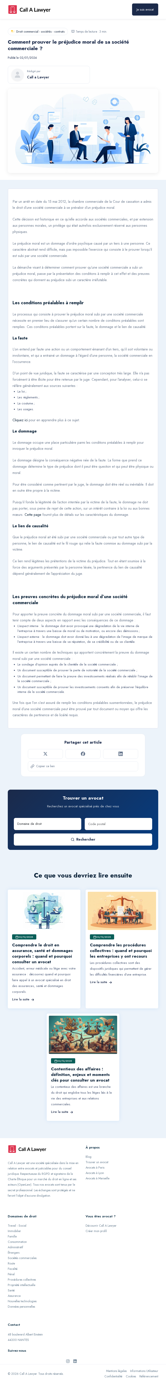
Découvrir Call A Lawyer (101, 1225)
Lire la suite (20, 999)
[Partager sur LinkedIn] (120, 754)
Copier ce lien (45, 766)
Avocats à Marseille (97, 1178)
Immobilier (14, 1231)
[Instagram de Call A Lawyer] (68, 1361)
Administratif (15, 1247)
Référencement (148, 1376)
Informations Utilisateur (144, 1371)
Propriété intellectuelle (21, 1285)
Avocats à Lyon (95, 1173)
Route (11, 1263)
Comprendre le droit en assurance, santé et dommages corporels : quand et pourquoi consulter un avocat (42, 953)
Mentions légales (116, 1371)
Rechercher (85, 839)
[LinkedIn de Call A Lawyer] (75, 1361)
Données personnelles (21, 1306)
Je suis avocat (145, 9)
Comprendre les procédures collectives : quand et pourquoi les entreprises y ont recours (121, 950)
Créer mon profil (96, 1231)
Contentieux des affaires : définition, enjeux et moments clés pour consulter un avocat (80, 1074)
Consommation (17, 1242)
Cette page (33, 514)
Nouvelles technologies (22, 1301)
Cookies (131, 1376)
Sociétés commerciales (22, 1258)
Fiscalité (13, 1269)
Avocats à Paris (95, 1167)
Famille (12, 1236)
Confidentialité (113, 1376)
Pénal (11, 1274)
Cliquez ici (20, 420)
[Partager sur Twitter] (45, 754)
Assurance (14, 1296)
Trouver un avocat (97, 1162)
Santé (11, 1290)
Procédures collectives (22, 1279)
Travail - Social (17, 1225)
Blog (88, 1157)
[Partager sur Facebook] (83, 754)
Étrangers (13, 1252)
